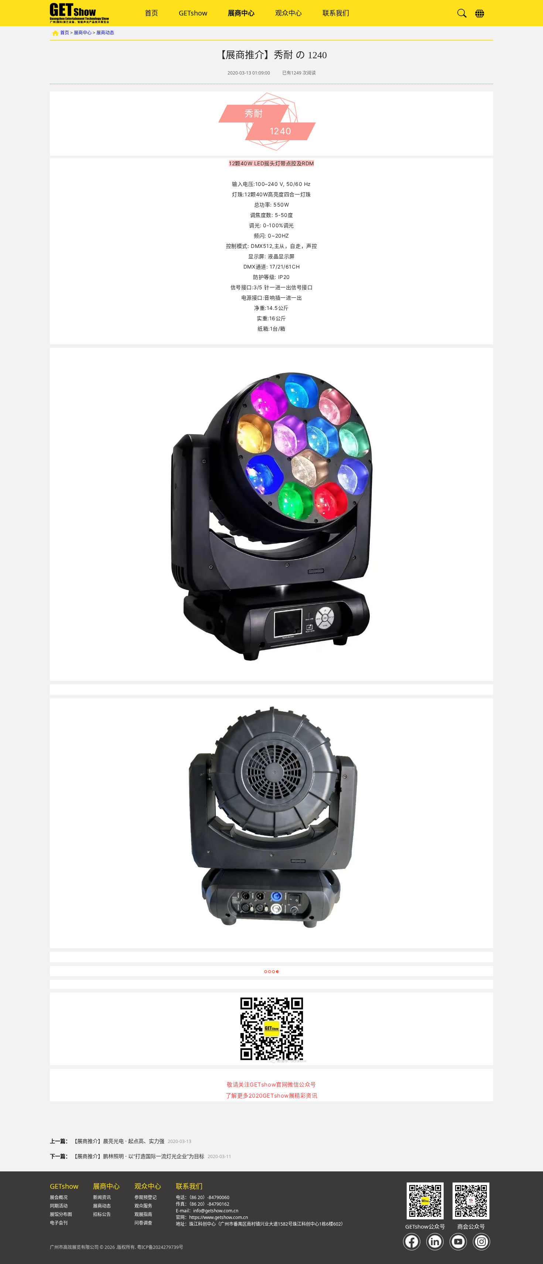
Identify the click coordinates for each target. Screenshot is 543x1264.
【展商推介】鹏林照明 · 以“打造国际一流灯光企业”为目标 (138, 1156)
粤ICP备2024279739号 (160, 1247)
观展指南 (143, 1214)
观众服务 (143, 1206)
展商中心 (241, 13)
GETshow (193, 13)
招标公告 (102, 1214)
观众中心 (288, 13)
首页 (151, 13)
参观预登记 (145, 1197)
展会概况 (59, 1197)
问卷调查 (143, 1223)
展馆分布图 (61, 1214)
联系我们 (335, 13)
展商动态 (105, 33)
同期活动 (59, 1206)
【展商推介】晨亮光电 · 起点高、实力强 (118, 1140)
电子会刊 (59, 1223)
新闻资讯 (102, 1197)
